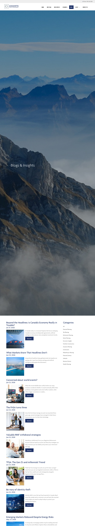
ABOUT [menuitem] (77, 7)
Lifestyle (65, 358)
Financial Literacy (67, 355)
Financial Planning (67, 329)
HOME (43, 7)
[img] (47, 158)
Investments (66, 349)
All (63, 326)
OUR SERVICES (57, 7)
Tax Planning (66, 332)
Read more (29, 338)
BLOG (71, 7)
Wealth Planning (67, 364)
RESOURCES (65, 7)
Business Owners (67, 361)
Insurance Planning (67, 346)
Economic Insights (67, 341)
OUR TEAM (49, 7)
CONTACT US (85, 7)
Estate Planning (66, 338)
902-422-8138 (89, 1)
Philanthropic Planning (68, 352)
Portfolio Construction (68, 344)
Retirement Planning (68, 335)
